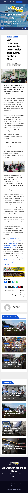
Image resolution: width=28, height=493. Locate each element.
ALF (16, 63)
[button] (22, 28)
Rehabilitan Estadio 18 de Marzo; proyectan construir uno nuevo (13, 330)
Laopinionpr (19, 241)
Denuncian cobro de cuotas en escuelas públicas (13, 364)
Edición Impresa (17, 489)
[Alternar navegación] (13, 28)
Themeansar (14, 485)
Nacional (6, 444)
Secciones (9, 489)
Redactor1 (17, 333)
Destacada (9, 36)
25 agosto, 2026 (9, 398)
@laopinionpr (13, 243)
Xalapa (5, 391)
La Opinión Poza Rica (10, 247)
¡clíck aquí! (15, 260)
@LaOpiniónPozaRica (10, 245)
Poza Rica (15, 36)
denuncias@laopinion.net (13, 262)
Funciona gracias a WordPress (10, 483)
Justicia (6, 426)
